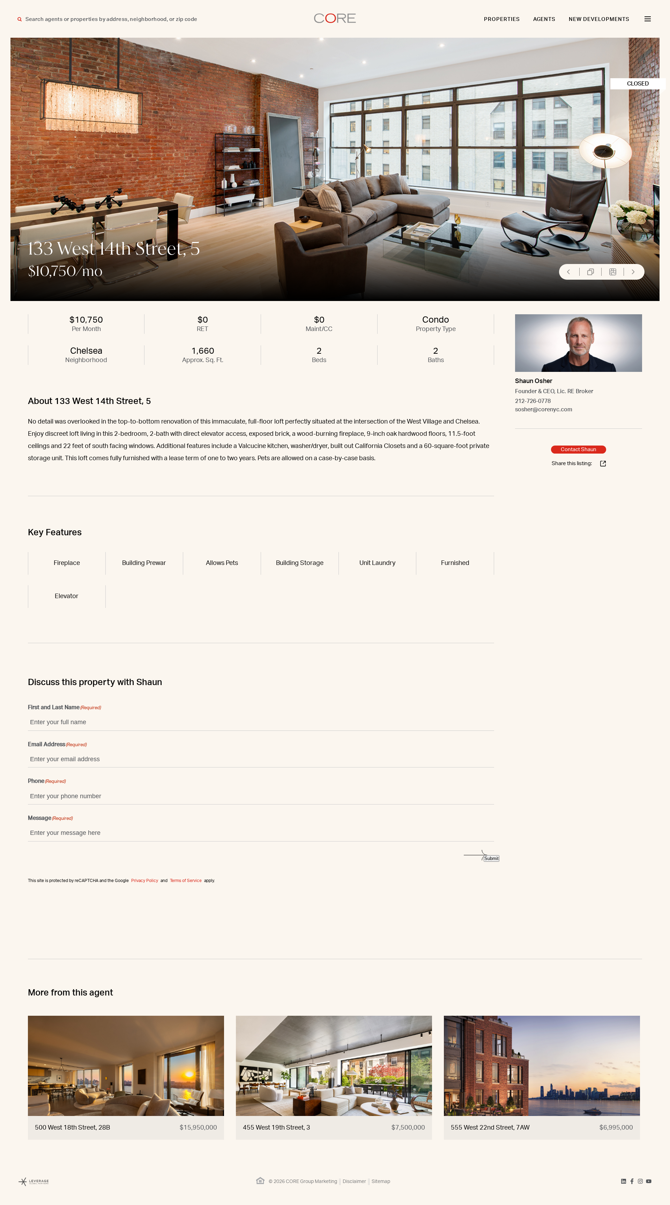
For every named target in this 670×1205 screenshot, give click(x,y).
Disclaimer (354, 1181)
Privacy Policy (144, 881)
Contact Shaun (578, 449)
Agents (544, 19)
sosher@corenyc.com (543, 409)
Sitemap (381, 1181)
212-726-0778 (533, 401)
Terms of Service (186, 881)
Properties (502, 19)
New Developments (599, 19)
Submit (491, 858)
